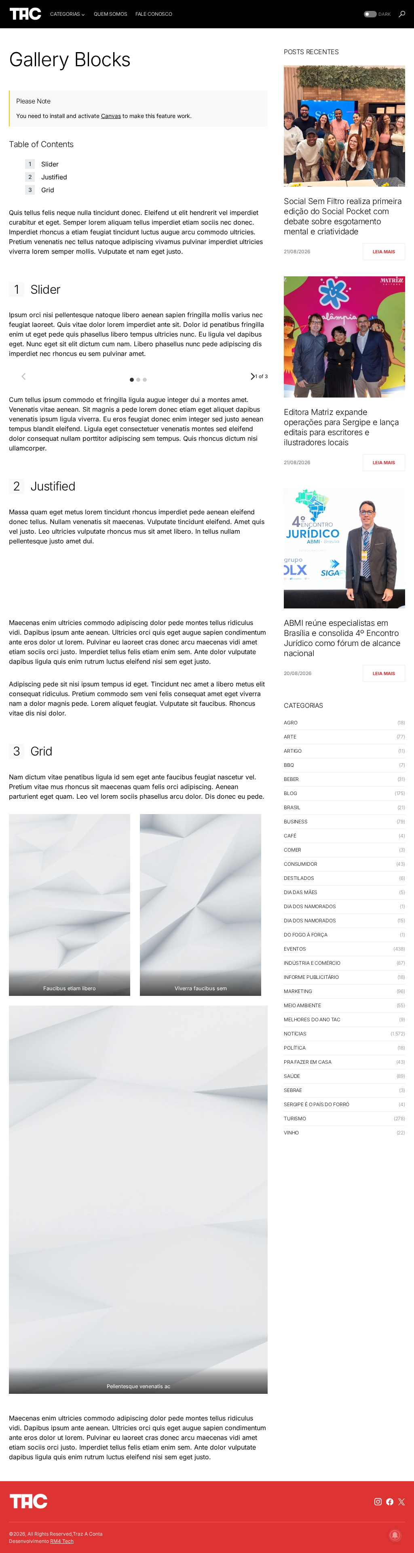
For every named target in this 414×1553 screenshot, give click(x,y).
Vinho (291, 1133)
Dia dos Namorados (310, 906)
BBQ (289, 765)
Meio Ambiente (302, 1005)
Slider (50, 164)
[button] (376, 14)
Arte (290, 737)
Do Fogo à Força (305, 935)
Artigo (293, 751)
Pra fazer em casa (307, 1062)
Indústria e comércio (312, 963)
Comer (292, 850)
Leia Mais (384, 252)
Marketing (298, 991)
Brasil (292, 807)
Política (295, 1048)
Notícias (295, 1034)
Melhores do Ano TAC (312, 1019)
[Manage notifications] (395, 1535)
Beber (291, 779)
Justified (54, 177)
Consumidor (300, 864)
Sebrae (293, 1090)
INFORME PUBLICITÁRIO (311, 977)
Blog (290, 793)
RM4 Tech (62, 1541)
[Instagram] (378, 1501)
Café (290, 836)
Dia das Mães (300, 892)
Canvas (111, 115)
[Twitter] (401, 1501)
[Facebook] (389, 1501)
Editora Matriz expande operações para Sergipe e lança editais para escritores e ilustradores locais (341, 427)
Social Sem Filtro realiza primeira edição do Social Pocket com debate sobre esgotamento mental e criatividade (342, 216)
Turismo (295, 1118)
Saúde (292, 1076)
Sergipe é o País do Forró (316, 1104)
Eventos (295, 949)
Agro (290, 723)
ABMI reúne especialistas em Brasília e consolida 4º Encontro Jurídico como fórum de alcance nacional (342, 638)
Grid (47, 190)
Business (296, 822)
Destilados (299, 878)
